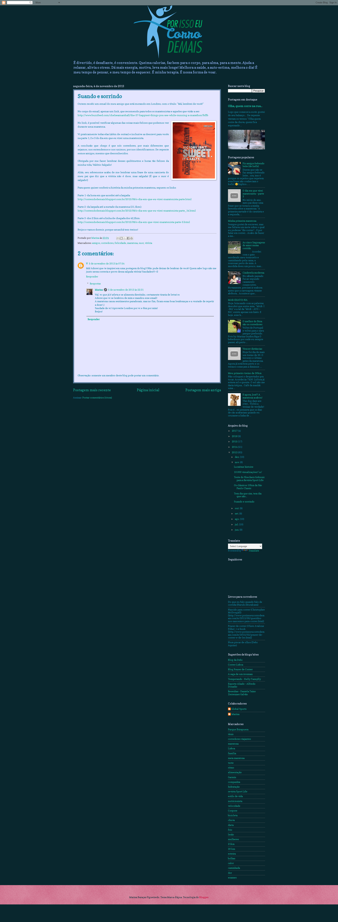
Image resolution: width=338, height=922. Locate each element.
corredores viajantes (239, 739)
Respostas (95, 283)
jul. (237, 524)
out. (237, 508)
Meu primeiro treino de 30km (244, 373)
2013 (235, 452)
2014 (235, 447)
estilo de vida (235, 796)
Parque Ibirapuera (238, 729)
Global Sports (238, 708)
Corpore (232, 810)
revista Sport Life (237, 791)
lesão (231, 834)
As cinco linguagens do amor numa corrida (254, 245)
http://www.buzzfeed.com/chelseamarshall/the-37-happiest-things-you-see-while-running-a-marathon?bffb (143, 115)
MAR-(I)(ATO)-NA (238, 299)
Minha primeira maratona (242, 220)
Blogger (203, 897)
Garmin (232, 777)
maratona (132, 243)
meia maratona (236, 758)
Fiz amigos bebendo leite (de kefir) (253, 165)
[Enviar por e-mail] (118, 238)
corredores (107, 243)
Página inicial (148, 390)
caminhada (234, 867)
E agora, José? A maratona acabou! (252, 396)
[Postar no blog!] (121, 238)
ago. (237, 519)
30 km (231, 849)
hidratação (234, 786)
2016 (235, 436)
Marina (99, 289)
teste (231, 762)
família (232, 753)
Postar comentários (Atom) (97, 397)
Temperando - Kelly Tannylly (244, 679)
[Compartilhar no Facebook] (128, 238)
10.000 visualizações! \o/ (248, 472)
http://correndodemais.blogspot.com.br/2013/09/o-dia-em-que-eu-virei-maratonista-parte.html (135, 199)
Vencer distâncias (252, 348)
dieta (231, 825)
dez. (237, 457)
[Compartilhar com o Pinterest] (131, 238)
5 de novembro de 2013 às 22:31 (126, 289)
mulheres (233, 839)
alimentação (235, 772)
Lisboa (231, 748)
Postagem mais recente (92, 390)
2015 (235, 441)
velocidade (234, 805)
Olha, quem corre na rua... (245, 106)
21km (231, 844)
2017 (235, 430)
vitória (148, 243)
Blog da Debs (235, 659)
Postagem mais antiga (203, 390)
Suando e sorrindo (244, 501)
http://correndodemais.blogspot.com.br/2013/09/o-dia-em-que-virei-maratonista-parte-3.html (134, 221)
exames (232, 877)
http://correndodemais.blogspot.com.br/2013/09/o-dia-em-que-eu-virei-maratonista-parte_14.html (137, 210)
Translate (254, 550)
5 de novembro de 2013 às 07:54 (106, 263)
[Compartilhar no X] (125, 238)
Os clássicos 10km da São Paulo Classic (248, 487)
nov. (237, 462)
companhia (234, 782)
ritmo (231, 767)
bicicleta (232, 815)
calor (231, 863)
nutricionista (235, 801)
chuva (231, 820)
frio (230, 829)
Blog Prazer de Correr (240, 669)
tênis (230, 734)
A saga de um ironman (240, 674)
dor (230, 872)
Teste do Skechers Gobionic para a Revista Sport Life (249, 479)
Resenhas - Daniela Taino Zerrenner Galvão (242, 693)
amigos (96, 243)
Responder (92, 276)
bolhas (231, 858)
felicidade (120, 243)
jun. (237, 529)
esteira (232, 853)
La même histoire (243, 466)
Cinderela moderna (253, 272)
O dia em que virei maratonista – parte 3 (253, 193)
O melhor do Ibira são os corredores (252, 323)
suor (141, 243)
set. (237, 513)
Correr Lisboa (235, 664)
